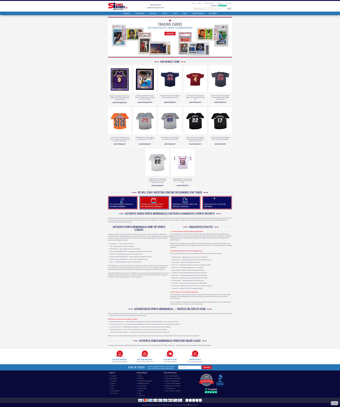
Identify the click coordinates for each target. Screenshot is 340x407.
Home (193, 3)
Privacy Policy (142, 388)
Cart (229, 8)
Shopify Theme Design (180, 405)
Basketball (139, 13)
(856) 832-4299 (155, 5)
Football (153, 13)
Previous (112, 37)
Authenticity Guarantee (145, 381)
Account (140, 391)
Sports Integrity (156, 405)
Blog (139, 393)
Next (228, 37)
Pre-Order (213, 13)
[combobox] (208, 8)
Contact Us (229, 3)
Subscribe (206, 367)
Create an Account (209, 3)
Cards (184, 13)
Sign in (200, 3)
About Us (220, 3)
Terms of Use (142, 386)
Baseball (127, 13)
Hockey (165, 13)
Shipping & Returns (144, 383)
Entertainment (198, 13)
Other (175, 13)
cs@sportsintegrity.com (155, 7)
